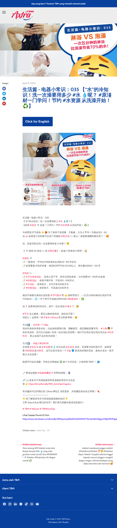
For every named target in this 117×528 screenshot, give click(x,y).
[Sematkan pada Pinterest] (4, 103)
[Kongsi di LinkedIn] (4, 98)
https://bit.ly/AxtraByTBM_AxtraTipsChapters (50, 384)
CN (48, 430)
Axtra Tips (41, 430)
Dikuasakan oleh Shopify (58, 522)
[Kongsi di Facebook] (4, 88)
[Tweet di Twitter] (4, 93)
